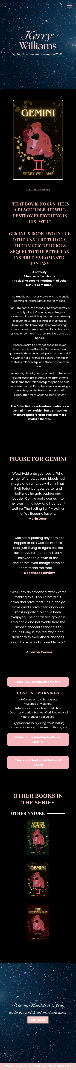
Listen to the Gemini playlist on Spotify (38, 739)
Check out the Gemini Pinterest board (38, 762)
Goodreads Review (39, 573)
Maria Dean (38, 518)
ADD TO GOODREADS (38, 189)
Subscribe (38, 1019)
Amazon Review (39, 652)
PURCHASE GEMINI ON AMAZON (38, 682)
